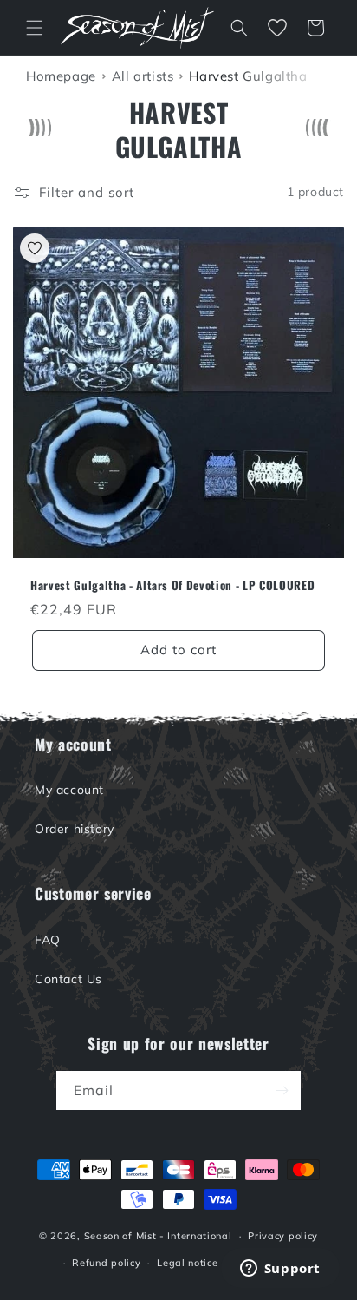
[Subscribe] (282, 1090)
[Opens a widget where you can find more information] (280, 1269)
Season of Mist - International (158, 1236)
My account (69, 790)
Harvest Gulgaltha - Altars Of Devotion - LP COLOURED (172, 585)
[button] (35, 28)
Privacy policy (283, 1236)
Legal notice (187, 1263)
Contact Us (68, 979)
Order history (74, 829)
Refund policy (106, 1263)
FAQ (48, 940)
